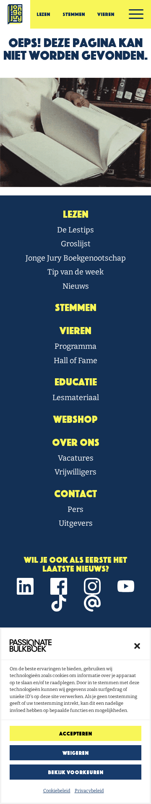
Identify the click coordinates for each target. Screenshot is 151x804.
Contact (75, 493)
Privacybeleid (89, 790)
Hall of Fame (75, 360)
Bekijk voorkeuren (75, 772)
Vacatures (76, 458)
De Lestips (75, 230)
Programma (75, 346)
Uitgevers (76, 523)
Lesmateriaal (75, 397)
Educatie (76, 382)
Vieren (106, 14)
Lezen (43, 14)
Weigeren (75, 753)
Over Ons (75, 442)
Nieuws (75, 286)
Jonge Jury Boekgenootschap (76, 258)
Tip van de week (75, 272)
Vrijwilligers (75, 472)
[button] (137, 645)
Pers (75, 509)
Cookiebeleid (56, 790)
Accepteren (75, 733)
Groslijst (76, 243)
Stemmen (73, 14)
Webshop (75, 419)
